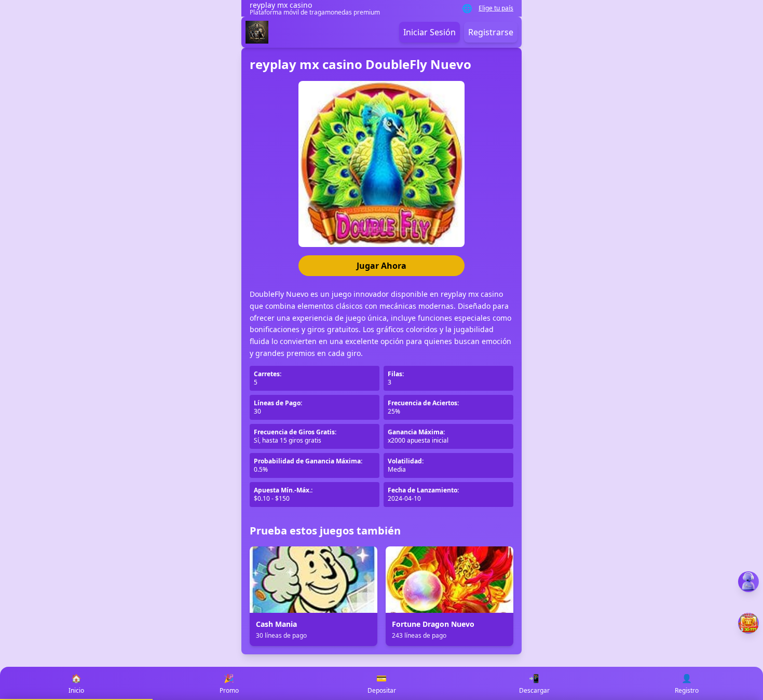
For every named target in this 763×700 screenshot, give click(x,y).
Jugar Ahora (381, 265)
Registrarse (490, 32)
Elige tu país (496, 8)
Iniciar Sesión (429, 32)
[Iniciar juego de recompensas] (748, 623)
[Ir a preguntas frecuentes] (748, 581)
